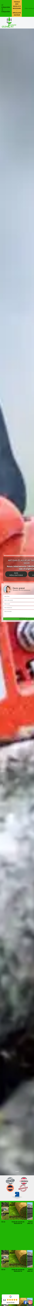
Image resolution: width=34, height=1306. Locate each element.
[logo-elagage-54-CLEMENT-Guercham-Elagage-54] (9, 23)
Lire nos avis (10, 1302)
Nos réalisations (16, 574)
